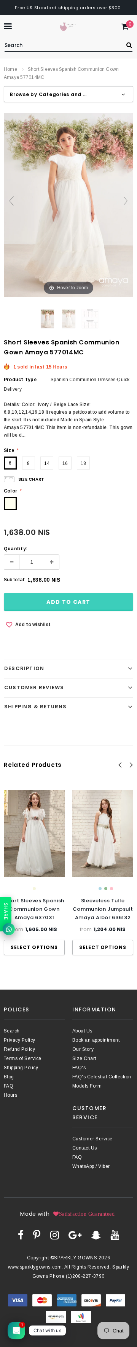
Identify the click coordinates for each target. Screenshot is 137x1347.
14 (46, 463)
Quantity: (15, 548)
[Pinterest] (37, 1235)
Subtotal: (14, 579)
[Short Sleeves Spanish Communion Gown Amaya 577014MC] (47, 318)
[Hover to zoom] (68, 204)
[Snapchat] (96, 1235)
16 (65, 463)
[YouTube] (114, 1235)
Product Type (20, 379)
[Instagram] (54, 1235)
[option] (34, 872)
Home (10, 69)
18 (83, 463)
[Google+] (75, 1235)
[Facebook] (21, 1235)
